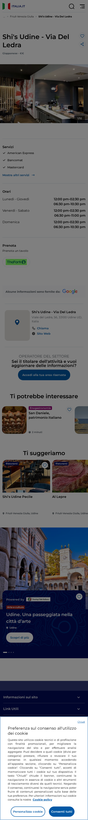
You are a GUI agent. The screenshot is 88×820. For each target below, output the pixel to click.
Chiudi (81, 721)
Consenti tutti (61, 811)
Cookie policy (42, 799)
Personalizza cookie (28, 811)
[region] (44, 768)
